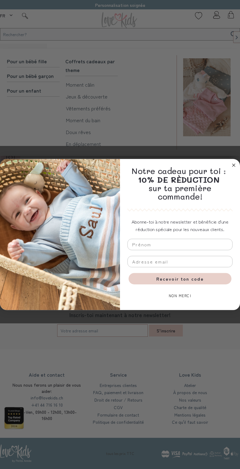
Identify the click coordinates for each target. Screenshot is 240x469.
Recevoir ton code (180, 278)
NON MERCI (180, 295)
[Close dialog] (233, 165)
